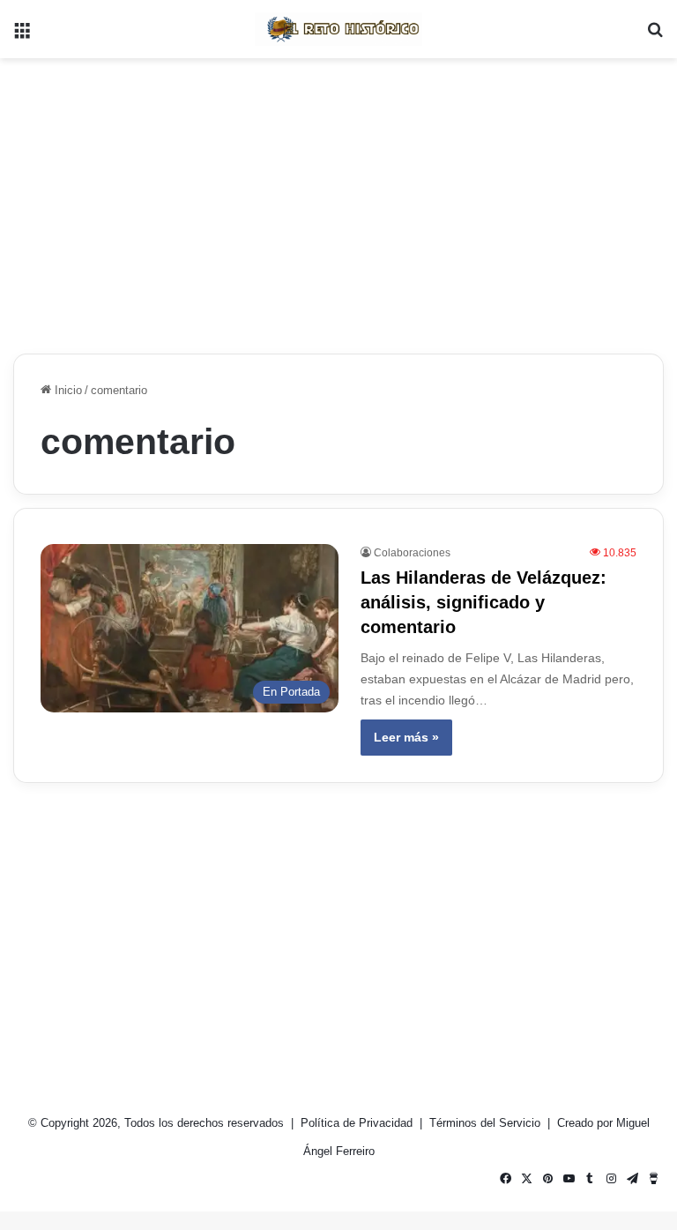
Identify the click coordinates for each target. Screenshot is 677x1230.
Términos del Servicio (486, 1122)
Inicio (66, 390)
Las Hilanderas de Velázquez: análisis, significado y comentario (483, 602)
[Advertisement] (338, 199)
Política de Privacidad (358, 1122)
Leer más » (406, 737)
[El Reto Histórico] (338, 29)
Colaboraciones (412, 553)
